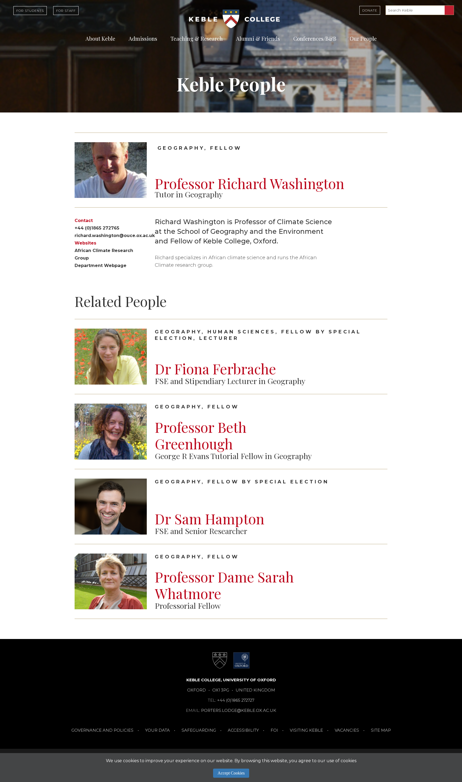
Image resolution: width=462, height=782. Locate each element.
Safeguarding (199, 730)
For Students (30, 11)
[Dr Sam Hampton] (379, 506)
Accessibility (243, 730)
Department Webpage (100, 265)
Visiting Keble (306, 730)
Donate (369, 10)
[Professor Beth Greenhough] (379, 431)
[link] (231, 356)
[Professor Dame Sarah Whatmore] (379, 581)
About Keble (100, 38)
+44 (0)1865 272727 (235, 700)
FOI (274, 730)
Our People (363, 38)
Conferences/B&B (314, 38)
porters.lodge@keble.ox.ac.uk (238, 710)
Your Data (157, 730)
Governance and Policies (102, 730)
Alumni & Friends (258, 38)
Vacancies (347, 730)
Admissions (143, 38)
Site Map (381, 730)
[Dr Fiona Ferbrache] (379, 356)
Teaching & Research (197, 38)
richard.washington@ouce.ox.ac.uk (115, 235)
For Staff (66, 11)
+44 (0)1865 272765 (97, 228)
